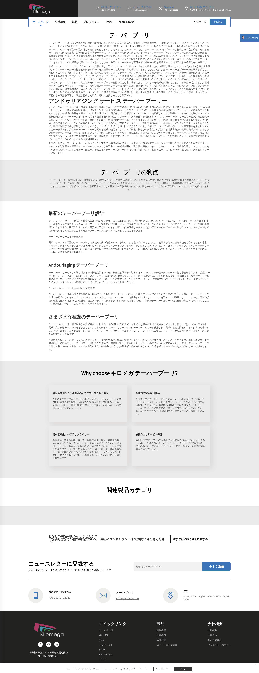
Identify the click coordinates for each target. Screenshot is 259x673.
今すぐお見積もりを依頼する (190, 539)
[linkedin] (56, 644)
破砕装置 (161, 639)
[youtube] (48, 644)
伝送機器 (161, 635)
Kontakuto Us (126, 21)
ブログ (102, 659)
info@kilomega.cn (140, 10)
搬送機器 (161, 630)
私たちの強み (214, 639)
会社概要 (60, 21)
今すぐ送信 (216, 566)
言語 (195, 21)
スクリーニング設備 (167, 644)
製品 (74, 21)
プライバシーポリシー (219, 644)
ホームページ (41, 21)
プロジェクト (91, 21)
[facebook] (40, 644)
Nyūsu (108, 21)
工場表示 (212, 635)
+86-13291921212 (171, 10)
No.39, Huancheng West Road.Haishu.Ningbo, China (210, 10)
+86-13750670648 (108, 10)
